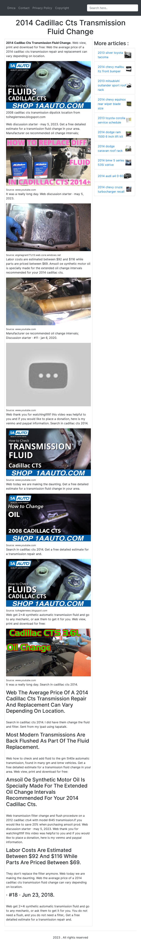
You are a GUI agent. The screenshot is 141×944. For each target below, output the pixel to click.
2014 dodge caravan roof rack (110, 148)
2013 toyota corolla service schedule (111, 120)
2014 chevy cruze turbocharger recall (111, 189)
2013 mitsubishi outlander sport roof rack (112, 85)
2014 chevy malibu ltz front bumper (111, 69)
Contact (24, 8)
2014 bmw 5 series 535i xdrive (111, 162)
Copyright (62, 8)
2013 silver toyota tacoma (110, 55)
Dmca (11, 8)
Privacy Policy (42, 8)
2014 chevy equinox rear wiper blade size (112, 104)
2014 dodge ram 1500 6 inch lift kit (110, 134)
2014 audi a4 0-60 (111, 176)
